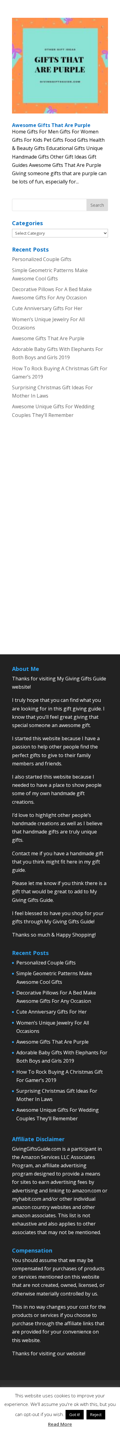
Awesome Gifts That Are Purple (51, 125)
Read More (60, 1424)
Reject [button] (96, 1414)
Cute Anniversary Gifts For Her (47, 308)
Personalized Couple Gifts (41, 259)
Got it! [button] (74, 1414)
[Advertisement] (60, 542)
